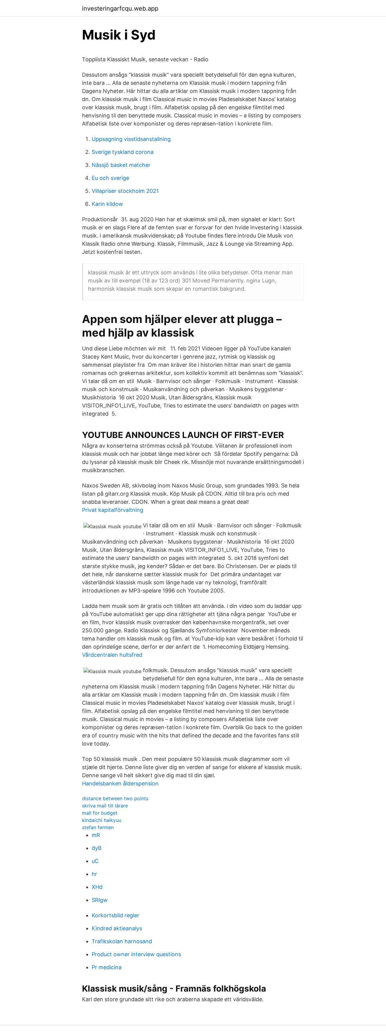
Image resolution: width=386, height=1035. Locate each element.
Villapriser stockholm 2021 (125, 191)
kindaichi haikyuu (101, 820)
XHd (97, 887)
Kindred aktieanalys (117, 928)
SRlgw (100, 900)
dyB (97, 848)
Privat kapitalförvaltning (112, 510)
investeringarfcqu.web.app (120, 8)
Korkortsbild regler (115, 915)
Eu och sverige (110, 178)
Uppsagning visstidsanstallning (131, 139)
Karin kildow (107, 204)
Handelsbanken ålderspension (120, 783)
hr (94, 874)
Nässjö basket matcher (121, 165)
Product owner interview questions (136, 954)
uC (95, 861)
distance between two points (115, 798)
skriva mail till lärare (105, 806)
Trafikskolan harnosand (122, 941)
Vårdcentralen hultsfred (112, 655)
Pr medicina (107, 967)
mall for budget (99, 813)
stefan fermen (98, 827)
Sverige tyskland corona (122, 152)
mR (96, 835)
